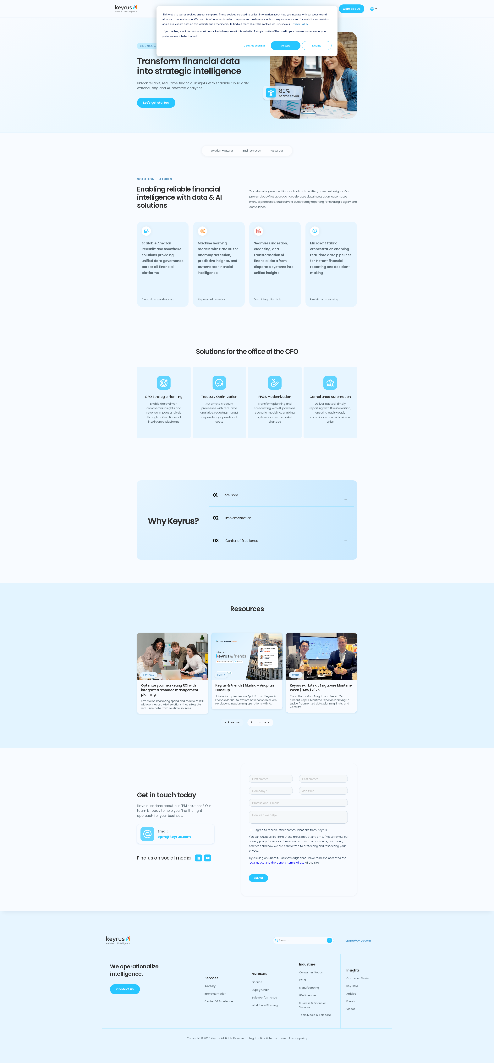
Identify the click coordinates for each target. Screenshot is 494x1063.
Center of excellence (219, 1001)
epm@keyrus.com (358, 940)
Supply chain (260, 990)
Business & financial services (312, 1005)
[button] (373, 9)
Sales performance (264, 997)
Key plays (352, 986)
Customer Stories (358, 978)
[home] (134, 9)
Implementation (215, 994)
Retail (302, 980)
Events (350, 1001)
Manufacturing (309, 988)
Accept (285, 45)
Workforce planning (265, 1005)
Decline (316, 45)
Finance (257, 982)
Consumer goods (310, 972)
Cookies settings (255, 45)
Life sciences (307, 995)
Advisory (210, 986)
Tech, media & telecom (315, 1015)
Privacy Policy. (299, 23)
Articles (351, 994)
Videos (350, 1009)
